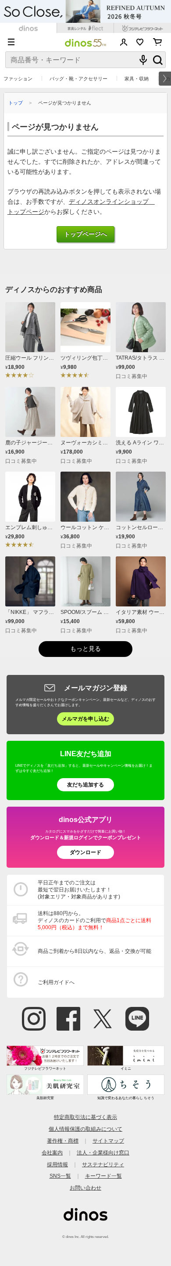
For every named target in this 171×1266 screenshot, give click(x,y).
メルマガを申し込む (85, 718)
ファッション (18, 78)
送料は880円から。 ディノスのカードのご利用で (94, 920)
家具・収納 (137, 78)
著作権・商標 (62, 1140)
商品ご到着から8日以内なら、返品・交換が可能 (94, 951)
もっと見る (85, 649)
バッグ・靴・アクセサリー (78, 78)
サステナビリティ (103, 1164)
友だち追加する (85, 784)
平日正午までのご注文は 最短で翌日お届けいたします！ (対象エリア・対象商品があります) (79, 890)
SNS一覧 (60, 1176)
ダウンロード (85, 852)
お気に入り (140, 42)
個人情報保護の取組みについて (85, 1129)
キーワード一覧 (103, 1176)
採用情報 (57, 1164)
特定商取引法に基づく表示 (85, 1117)
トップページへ (85, 234)
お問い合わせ (85, 1187)
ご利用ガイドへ (56, 982)
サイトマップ (108, 1140)
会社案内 (52, 1152)
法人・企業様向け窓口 (103, 1152)
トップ (15, 102)
